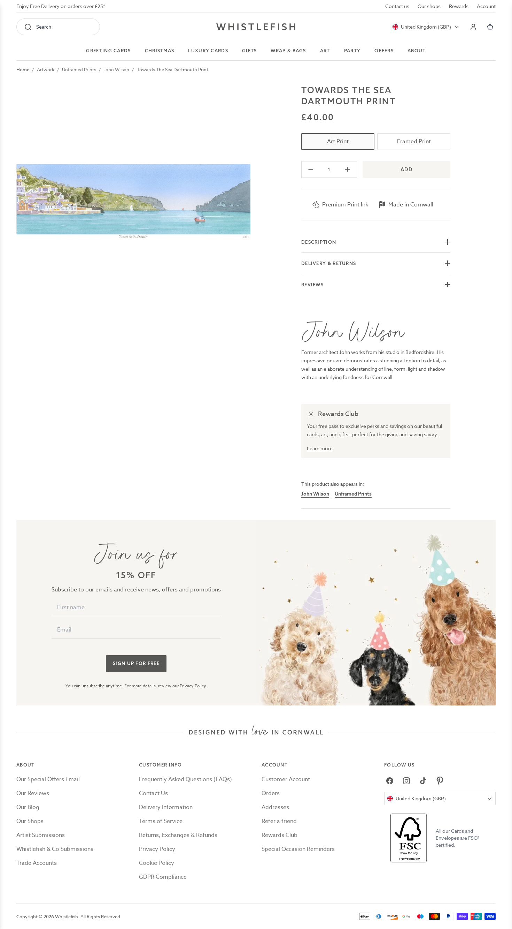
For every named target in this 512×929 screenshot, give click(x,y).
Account (486, 6)
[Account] (473, 26)
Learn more (320, 448)
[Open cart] (490, 26)
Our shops (429, 6)
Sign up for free (136, 663)
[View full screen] (133, 201)
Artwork (45, 69)
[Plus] (347, 169)
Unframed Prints (79, 69)
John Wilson (116, 69)
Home (22, 69)
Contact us (397, 6)
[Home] (255, 26)
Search (43, 26)
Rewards (458, 6)
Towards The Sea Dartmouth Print (172, 69)
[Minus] (311, 169)
